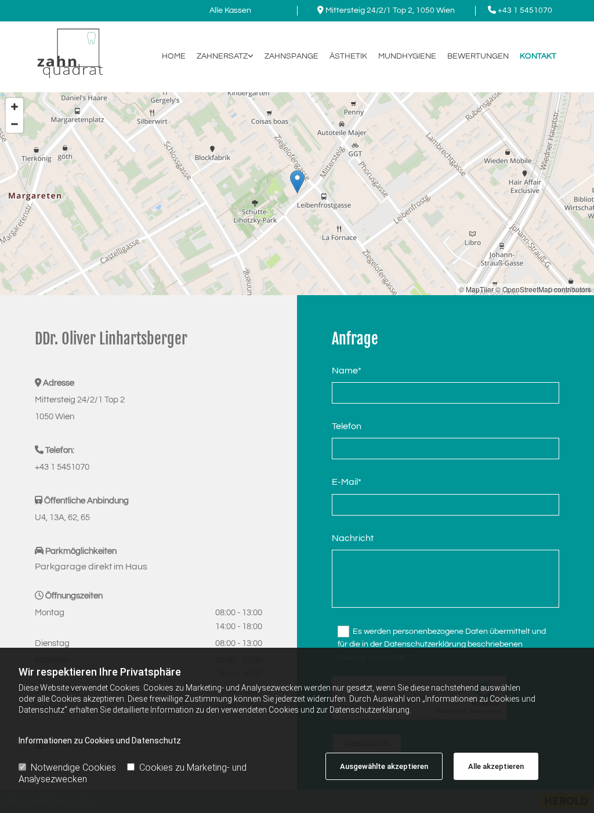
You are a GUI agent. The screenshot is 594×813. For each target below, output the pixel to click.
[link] (219, 56)
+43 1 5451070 (525, 10)
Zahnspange (291, 56)
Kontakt (538, 56)
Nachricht (353, 538)
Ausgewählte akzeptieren (384, 766)
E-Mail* (346, 482)
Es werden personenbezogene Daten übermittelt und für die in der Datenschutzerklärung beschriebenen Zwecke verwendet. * (442, 644)
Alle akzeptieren (496, 766)
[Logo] (68, 51)
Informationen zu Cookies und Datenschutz (100, 740)
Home (174, 56)
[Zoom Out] (14, 124)
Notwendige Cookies (73, 767)
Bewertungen (478, 56)
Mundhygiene (407, 56)
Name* (346, 370)
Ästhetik (348, 56)
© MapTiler (476, 289)
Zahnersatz (222, 56)
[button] (297, 182)
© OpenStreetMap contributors (543, 289)
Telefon (346, 426)
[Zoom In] (14, 106)
